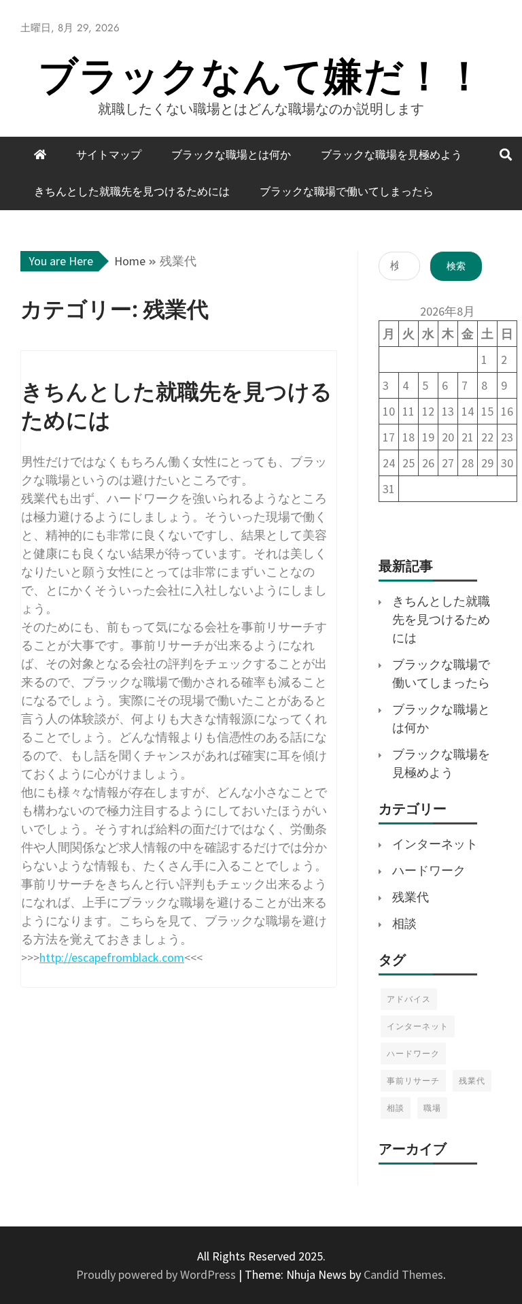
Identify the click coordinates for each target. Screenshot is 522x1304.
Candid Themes (403, 1274)
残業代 (410, 897)
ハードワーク (429, 870)
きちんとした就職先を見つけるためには (132, 191)
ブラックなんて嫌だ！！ (261, 76)
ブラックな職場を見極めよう (391, 155)
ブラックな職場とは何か (231, 155)
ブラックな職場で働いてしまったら (347, 191)
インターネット (435, 844)
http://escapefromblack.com (111, 957)
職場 (432, 1108)
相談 (404, 923)
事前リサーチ (413, 1080)
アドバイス (409, 999)
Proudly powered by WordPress (157, 1274)
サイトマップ (108, 155)
